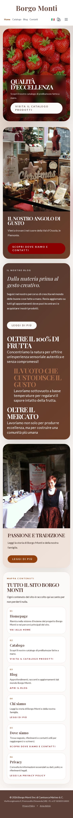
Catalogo (16, 19)
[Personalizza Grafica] (58, 19)
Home (7, 19)
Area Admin (45, 806)
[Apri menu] (66, 19)
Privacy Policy (28, 806)
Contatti (34, 19)
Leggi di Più (22, 559)
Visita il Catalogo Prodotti (32, 108)
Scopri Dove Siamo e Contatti (30, 248)
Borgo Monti (36, 8)
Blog (25, 19)
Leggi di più (22, 325)
